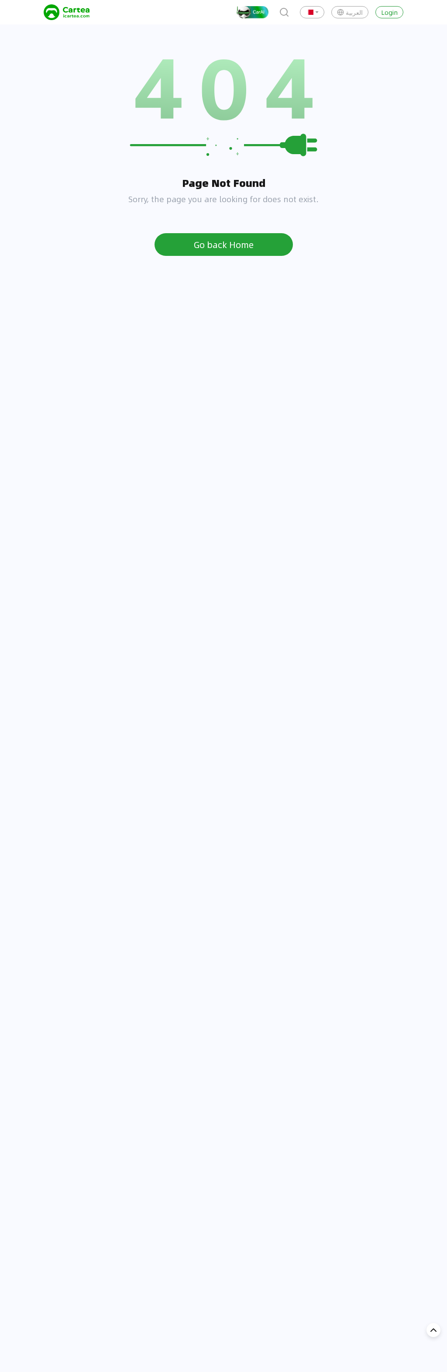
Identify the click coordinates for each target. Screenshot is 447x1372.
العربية (354, 12)
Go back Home (224, 244)
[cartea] (66, 12)
